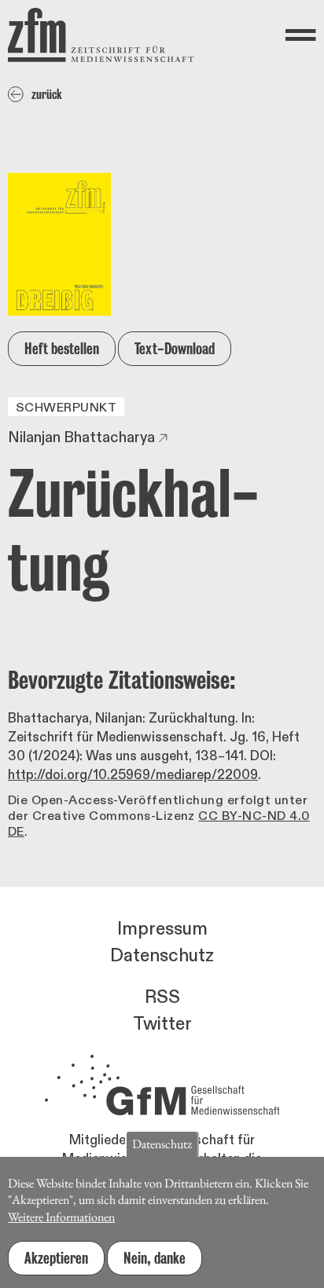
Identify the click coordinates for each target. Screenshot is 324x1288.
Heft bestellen (61, 348)
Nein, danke (154, 1258)
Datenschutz (162, 956)
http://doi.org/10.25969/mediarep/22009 (133, 775)
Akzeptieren (56, 1258)
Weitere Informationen (61, 1217)
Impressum (162, 929)
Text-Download (174, 348)
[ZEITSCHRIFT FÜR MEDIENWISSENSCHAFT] (101, 35)
